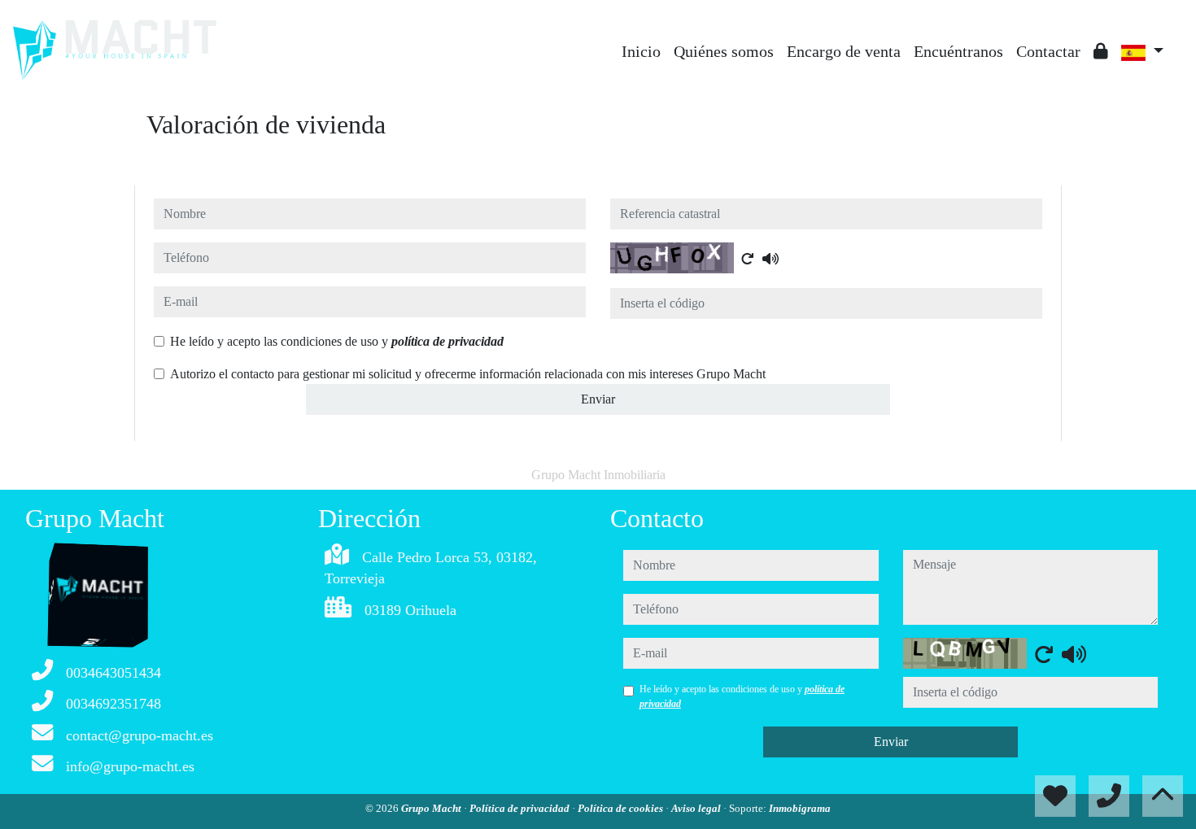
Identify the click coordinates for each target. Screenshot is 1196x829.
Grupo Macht (432, 808)
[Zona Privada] (1101, 51)
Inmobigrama (800, 808)
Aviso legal (697, 808)
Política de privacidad (520, 808)
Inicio (641, 51)
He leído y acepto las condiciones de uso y (337, 341)
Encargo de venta (844, 51)
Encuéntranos (958, 51)
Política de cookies (622, 808)
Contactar (1048, 51)
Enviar (598, 399)
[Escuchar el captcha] (770, 258)
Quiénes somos (724, 51)
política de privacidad (447, 341)
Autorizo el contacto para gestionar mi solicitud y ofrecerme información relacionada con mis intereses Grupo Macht (468, 374)
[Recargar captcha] (747, 258)
